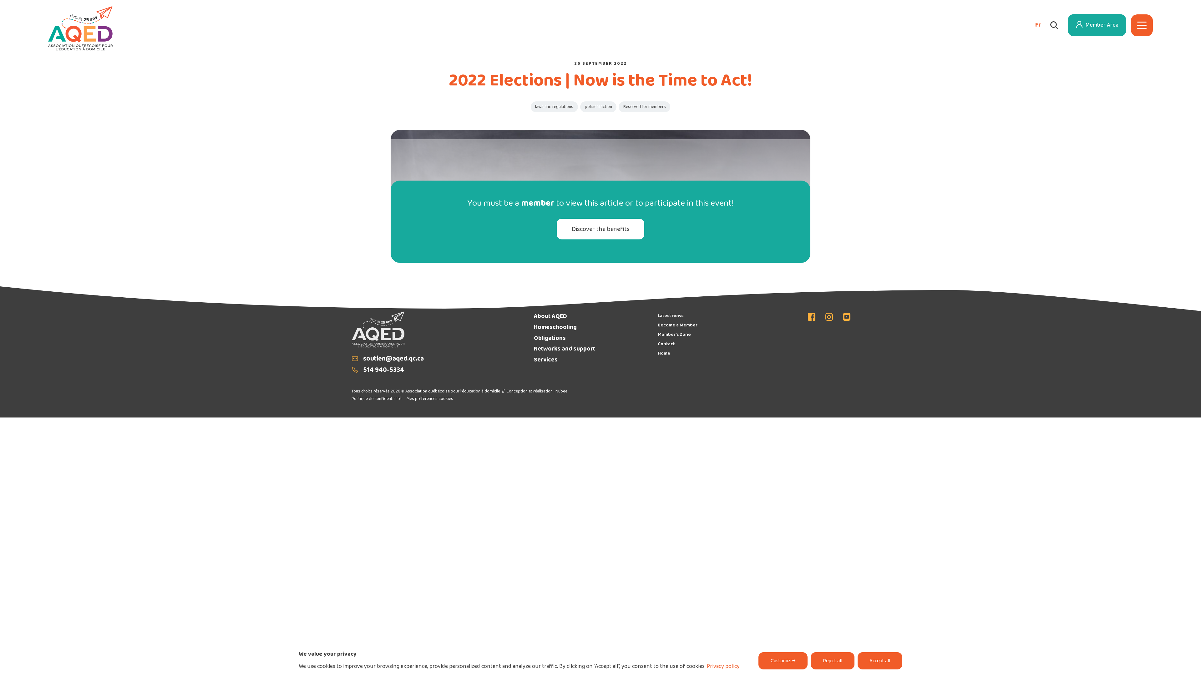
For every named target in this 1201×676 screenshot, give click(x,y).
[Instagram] (829, 317)
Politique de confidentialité (376, 399)
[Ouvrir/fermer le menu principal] (1142, 25)
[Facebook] (814, 317)
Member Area (1102, 25)
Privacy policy (723, 666)
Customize (783, 661)
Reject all (832, 661)
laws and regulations (554, 107)
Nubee (561, 391)
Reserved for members (644, 107)
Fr (1038, 25)
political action (598, 107)
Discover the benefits (601, 229)
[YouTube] (844, 317)
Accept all (879, 661)
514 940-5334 (383, 370)
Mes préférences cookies (430, 399)
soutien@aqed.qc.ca (393, 359)
